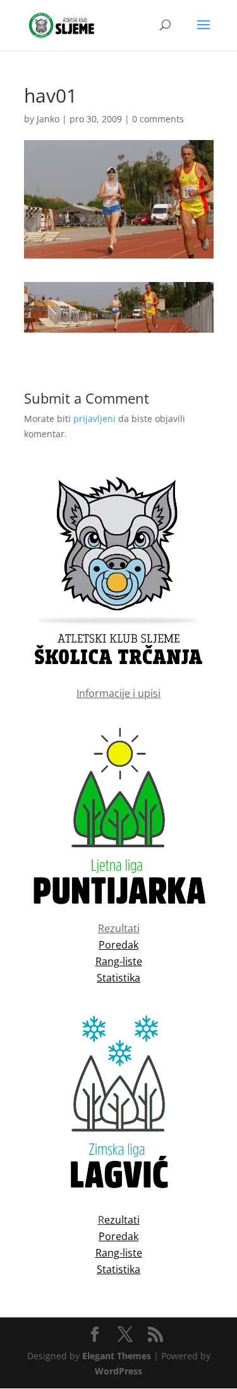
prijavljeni (94, 419)
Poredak (118, 1236)
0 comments (158, 119)
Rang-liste (118, 1253)
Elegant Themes (116, 1356)
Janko (48, 119)
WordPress (118, 1371)
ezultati (122, 1220)
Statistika (118, 1269)
